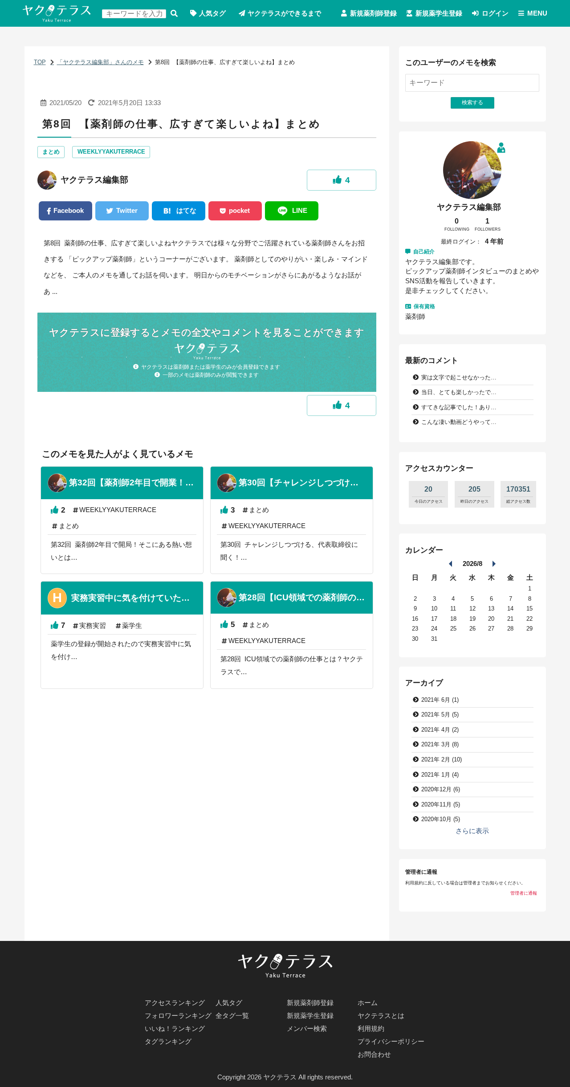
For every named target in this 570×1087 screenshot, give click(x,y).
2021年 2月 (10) (441, 759)
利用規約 (371, 1028)
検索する (174, 13)
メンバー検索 (307, 1028)
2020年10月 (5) (440, 819)
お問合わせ (374, 1054)
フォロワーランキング (178, 1015)
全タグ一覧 (232, 1015)
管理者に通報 (523, 893)
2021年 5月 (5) (440, 714)
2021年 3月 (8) (440, 744)
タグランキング (168, 1041)
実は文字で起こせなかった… (459, 377)
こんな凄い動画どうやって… (459, 422)
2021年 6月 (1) (440, 699)
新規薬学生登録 (438, 13)
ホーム (368, 1002)
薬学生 (132, 625)
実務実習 (92, 625)
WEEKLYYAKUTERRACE (111, 151)
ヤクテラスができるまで (284, 13)
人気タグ (212, 13)
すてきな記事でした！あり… (459, 407)
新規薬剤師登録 (373, 13)
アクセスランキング (175, 1002)
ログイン (495, 13)
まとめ (51, 151)
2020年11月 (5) (440, 804)
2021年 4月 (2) (440, 729)
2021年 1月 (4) (440, 774)
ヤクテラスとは (381, 1015)
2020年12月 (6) (440, 789)
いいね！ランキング (175, 1028)
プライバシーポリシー (391, 1041)
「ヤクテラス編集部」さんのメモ (100, 62)
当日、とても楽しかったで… (459, 392)
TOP (40, 62)
